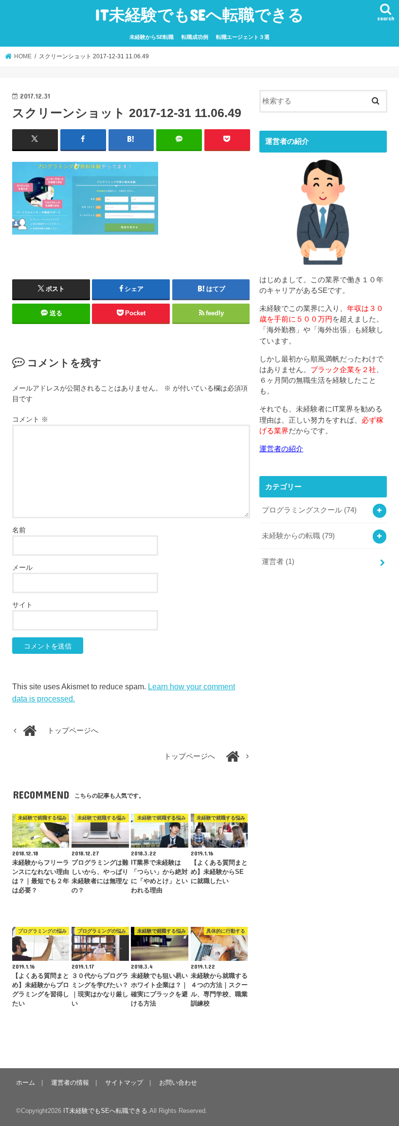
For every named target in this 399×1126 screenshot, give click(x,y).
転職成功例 (194, 37)
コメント (30, 419)
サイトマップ (124, 1082)
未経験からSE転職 (151, 37)
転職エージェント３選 (243, 37)
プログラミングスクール (309, 510)
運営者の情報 (70, 1082)
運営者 (278, 561)
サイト (22, 605)
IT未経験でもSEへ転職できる (199, 14)
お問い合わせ (178, 1082)
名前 (19, 530)
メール (22, 567)
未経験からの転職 (298, 536)
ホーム (25, 1082)
